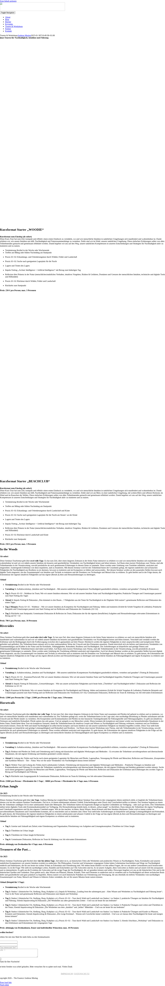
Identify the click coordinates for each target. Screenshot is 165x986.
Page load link (6, 982)
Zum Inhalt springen (8, 1)
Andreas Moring (24, 35)
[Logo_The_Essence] (32, 10)
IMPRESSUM (67, 974)
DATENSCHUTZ (81, 974)
